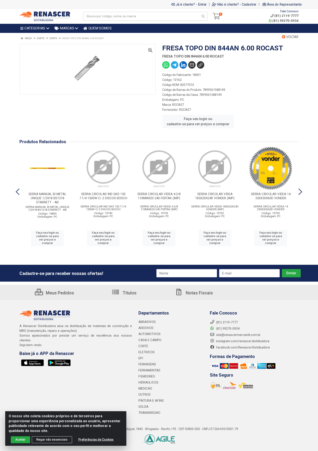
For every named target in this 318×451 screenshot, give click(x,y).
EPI (140, 358)
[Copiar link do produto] (200, 65)
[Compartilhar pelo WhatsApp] (166, 65)
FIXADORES (146, 376)
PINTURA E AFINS (151, 401)
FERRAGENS (147, 364)
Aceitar (20, 439)
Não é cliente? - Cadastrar (236, 4)
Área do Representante (284, 4)
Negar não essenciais (51, 439)
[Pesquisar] (203, 16)
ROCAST (178, 104)
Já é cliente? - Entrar (191, 4)
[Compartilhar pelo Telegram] (174, 65)
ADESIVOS (145, 328)
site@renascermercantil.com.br (238, 335)
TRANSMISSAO (149, 413)
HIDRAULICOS (148, 382)
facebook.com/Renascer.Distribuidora (242, 347)
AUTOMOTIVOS (149, 334)
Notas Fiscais (199, 292)
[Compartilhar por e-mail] (192, 65)
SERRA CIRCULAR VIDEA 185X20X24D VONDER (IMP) (214, 196)
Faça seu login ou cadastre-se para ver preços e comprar (198, 121)
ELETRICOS (146, 352)
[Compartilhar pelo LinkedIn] (183, 65)
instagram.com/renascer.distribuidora (242, 341)
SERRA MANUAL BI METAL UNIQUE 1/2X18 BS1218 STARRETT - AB (47, 198)
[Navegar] (17, 191)
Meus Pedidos (59, 292)
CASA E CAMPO (149, 340)
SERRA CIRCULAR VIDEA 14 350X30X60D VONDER (271, 196)
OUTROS (144, 394)
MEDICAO (145, 388)
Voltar (291, 37)
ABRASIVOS (147, 322)
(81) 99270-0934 (285, 21)
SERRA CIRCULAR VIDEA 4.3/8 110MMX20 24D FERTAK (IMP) (159, 196)
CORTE (143, 346)
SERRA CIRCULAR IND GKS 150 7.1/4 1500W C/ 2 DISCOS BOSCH (103, 196)
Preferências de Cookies (96, 439)
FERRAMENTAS (149, 370)
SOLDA (143, 407)
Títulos (129, 292)
